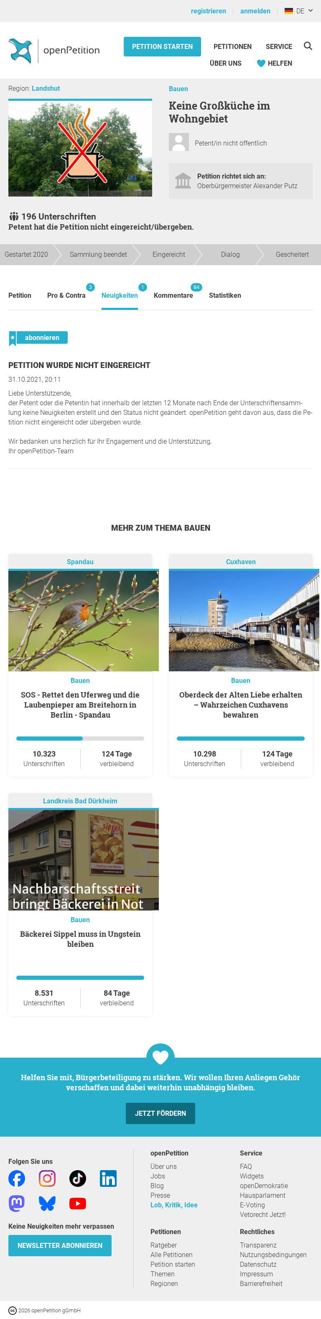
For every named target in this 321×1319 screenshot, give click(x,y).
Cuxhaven (241, 562)
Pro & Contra (66, 291)
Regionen (164, 1284)
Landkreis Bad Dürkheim (80, 801)
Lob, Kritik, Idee (174, 1205)
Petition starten (162, 47)
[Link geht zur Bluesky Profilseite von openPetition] (47, 1203)
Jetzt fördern (160, 1113)
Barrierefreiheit (261, 1284)
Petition (19, 295)
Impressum (256, 1274)
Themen (162, 1274)
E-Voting (252, 1205)
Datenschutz (258, 1264)
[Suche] (308, 46)
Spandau (80, 562)
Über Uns (226, 63)
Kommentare (173, 291)
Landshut (46, 88)
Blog (157, 1186)
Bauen (178, 89)
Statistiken (225, 295)
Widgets (252, 1176)
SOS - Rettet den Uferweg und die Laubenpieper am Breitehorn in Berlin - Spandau (80, 705)
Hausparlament (262, 1195)
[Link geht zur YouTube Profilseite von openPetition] (77, 1203)
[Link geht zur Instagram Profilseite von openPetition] (47, 1178)
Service (279, 47)
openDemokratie (264, 1186)
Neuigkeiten (120, 291)
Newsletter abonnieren (60, 1246)
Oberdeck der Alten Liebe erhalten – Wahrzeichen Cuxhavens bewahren (240, 705)
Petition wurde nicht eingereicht (79, 365)
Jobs (157, 1176)
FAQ (246, 1167)
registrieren (208, 11)
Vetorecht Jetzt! (263, 1215)
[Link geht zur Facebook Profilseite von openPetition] (16, 1178)
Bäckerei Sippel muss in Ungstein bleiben (80, 939)
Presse (160, 1195)
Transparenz (258, 1245)
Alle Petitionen (171, 1255)
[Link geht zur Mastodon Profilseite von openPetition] (16, 1203)
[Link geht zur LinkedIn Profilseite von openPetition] (108, 1178)
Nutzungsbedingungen (273, 1255)
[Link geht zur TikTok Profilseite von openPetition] (77, 1178)
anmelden (255, 11)
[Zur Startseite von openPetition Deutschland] (55, 50)
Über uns (163, 1167)
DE (298, 11)
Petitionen (233, 47)
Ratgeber (163, 1245)
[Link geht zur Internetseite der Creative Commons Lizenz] (13, 1310)
